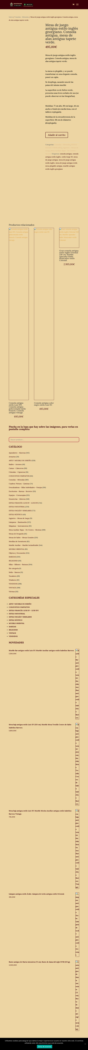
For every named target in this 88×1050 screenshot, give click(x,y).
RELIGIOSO (13, 561)
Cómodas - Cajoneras (17, 472)
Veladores (12, 580)
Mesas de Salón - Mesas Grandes (21, 538)
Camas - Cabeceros (16, 468)
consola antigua (66, 154)
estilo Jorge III (67, 157)
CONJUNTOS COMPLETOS (19, 476)
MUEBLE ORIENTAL (16, 549)
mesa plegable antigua (53, 166)
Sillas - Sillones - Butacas (18, 564)
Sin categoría (14, 568)
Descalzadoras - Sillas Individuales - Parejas (25, 487)
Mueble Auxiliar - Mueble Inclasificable (23, 545)
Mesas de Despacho (16, 534)
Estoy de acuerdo (44, 1046)
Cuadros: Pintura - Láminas (19, 484)
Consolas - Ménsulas (22, 17)
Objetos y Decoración (17, 553)
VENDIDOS (13, 584)
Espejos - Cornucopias (17, 495)
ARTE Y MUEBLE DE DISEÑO (20, 460)
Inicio (11, 17)
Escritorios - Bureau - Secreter (20, 491)
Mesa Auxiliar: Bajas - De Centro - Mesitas (25, 530)
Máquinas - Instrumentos (18, 526)
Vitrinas (12, 592)
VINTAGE (12, 588)
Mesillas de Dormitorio (17, 541)
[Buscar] (76, 439)
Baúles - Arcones (15, 464)
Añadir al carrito (56, 134)
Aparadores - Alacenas (17, 453)
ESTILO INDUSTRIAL (17, 507)
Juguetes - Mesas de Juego (19, 518)
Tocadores (12, 576)
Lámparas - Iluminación (18, 522)
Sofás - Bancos (14, 572)
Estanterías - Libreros (17, 499)
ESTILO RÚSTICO (15, 514)
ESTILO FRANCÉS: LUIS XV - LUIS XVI (23, 503)
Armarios (12, 457)
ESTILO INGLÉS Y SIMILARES (20, 511)
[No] (85, 1044)
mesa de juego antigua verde (66, 163)
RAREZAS (12, 557)
